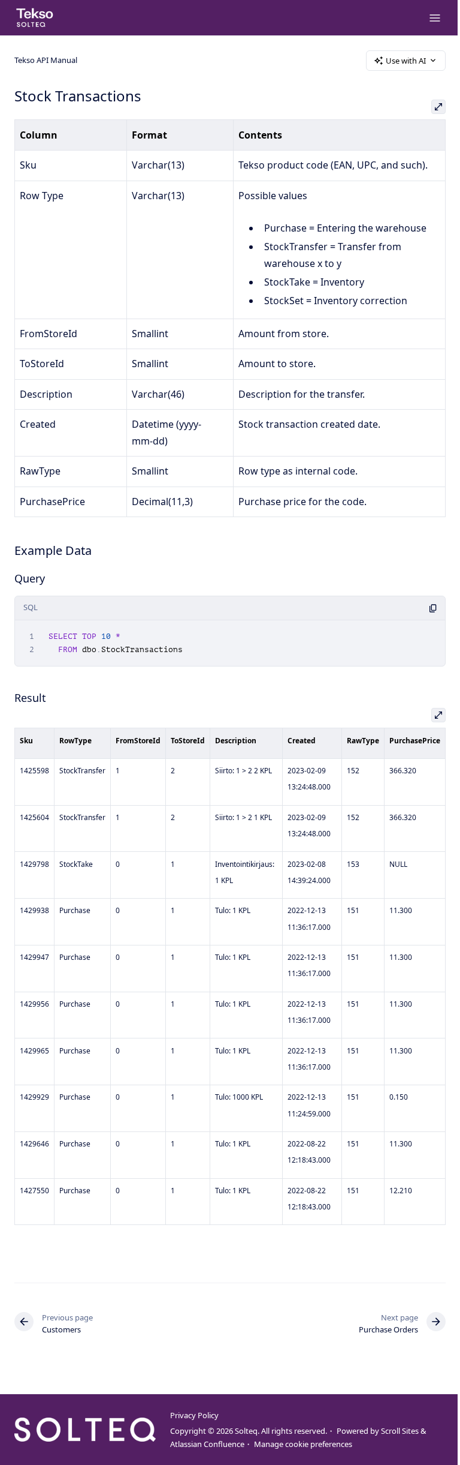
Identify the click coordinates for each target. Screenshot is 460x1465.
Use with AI (406, 60)
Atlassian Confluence (207, 1444)
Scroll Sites (400, 1430)
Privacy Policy (194, 1415)
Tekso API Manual (45, 60)
